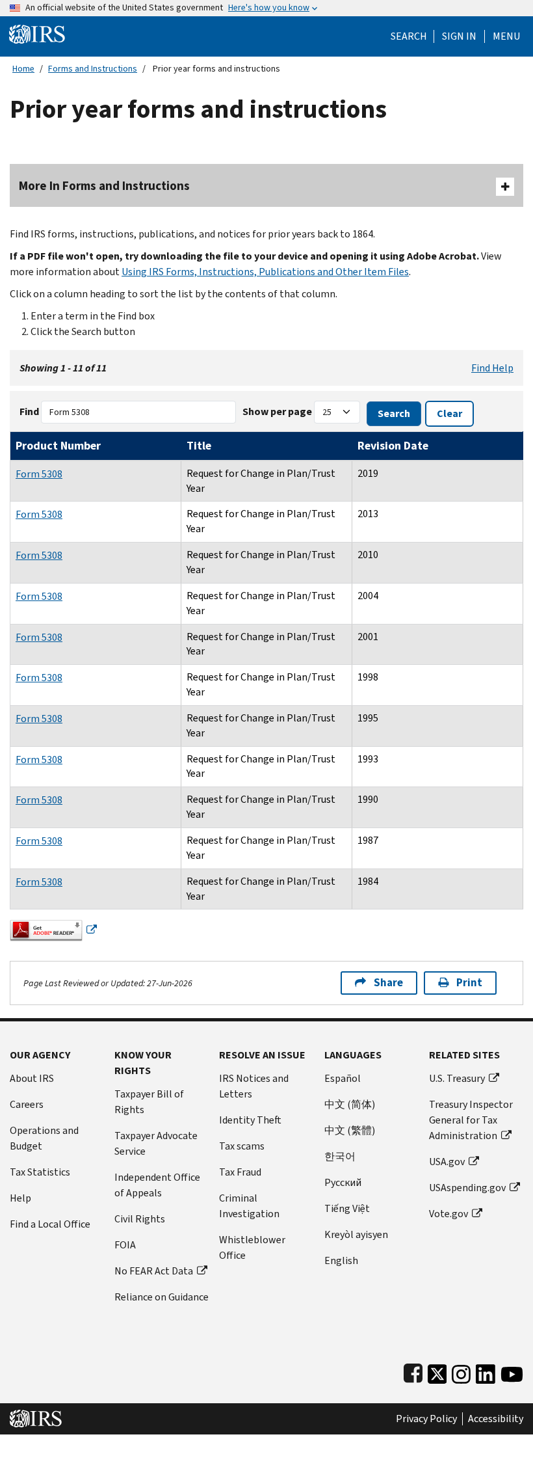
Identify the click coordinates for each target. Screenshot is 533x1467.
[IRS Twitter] (437, 1371)
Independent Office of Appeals (157, 1185)
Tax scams (242, 1146)
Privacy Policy (426, 1418)
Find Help (492, 368)
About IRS (32, 1078)
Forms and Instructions (92, 68)
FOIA (125, 1245)
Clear (449, 413)
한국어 (340, 1156)
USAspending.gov (467, 1187)
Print (469, 982)
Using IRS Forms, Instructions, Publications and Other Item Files (265, 271)
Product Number (58, 445)
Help (20, 1198)
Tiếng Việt (347, 1208)
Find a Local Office (50, 1224)
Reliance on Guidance (161, 1297)
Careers (27, 1104)
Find (29, 411)
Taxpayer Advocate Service (156, 1143)
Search (409, 36)
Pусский (342, 1182)
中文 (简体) (349, 1104)
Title (199, 445)
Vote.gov (448, 1213)
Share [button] (388, 982)
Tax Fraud (240, 1172)
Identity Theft (250, 1120)
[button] (459, 36)
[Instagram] (461, 1371)
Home (23, 68)
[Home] (37, 33)
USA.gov (447, 1161)
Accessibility (495, 1418)
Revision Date (393, 445)
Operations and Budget (44, 1138)
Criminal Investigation (249, 1205)
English (341, 1260)
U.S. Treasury (457, 1078)
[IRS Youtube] (511, 1371)
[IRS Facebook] (413, 1371)
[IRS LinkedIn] (485, 1371)
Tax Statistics (40, 1172)
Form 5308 (39, 474)
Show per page (277, 411)
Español (342, 1078)
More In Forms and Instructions (104, 186)
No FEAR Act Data (153, 1271)
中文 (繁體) (349, 1130)
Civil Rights (139, 1219)
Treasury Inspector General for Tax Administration (471, 1119)
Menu (506, 36)
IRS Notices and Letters (254, 1086)
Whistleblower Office (252, 1247)
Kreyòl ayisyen (356, 1234)
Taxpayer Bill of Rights (149, 1101)
